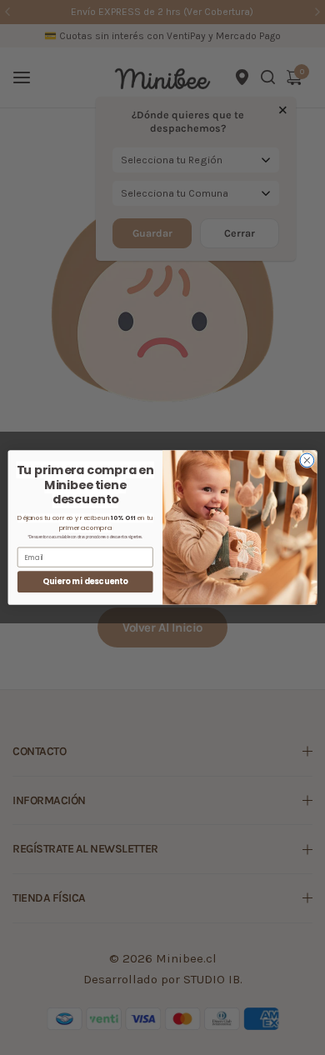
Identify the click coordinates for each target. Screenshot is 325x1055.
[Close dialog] (307, 460)
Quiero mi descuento (85, 582)
